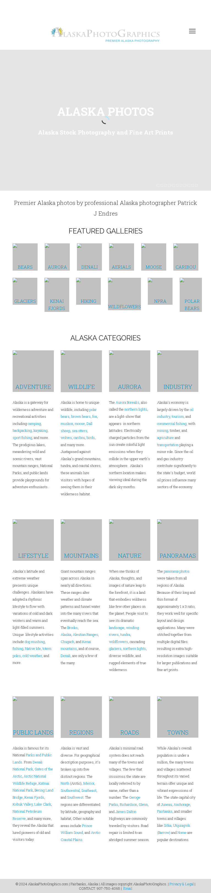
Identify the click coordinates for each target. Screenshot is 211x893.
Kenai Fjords (34, 797)
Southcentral (70, 790)
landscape (116, 627)
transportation (168, 445)
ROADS (129, 732)
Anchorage (182, 804)
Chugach (67, 641)
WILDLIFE (81, 387)
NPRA (160, 301)
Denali (66, 655)
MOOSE (154, 267)
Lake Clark (42, 804)
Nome (182, 832)
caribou (79, 437)
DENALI (89, 267)
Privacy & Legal (182, 884)
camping (34, 423)
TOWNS (177, 732)
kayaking (41, 430)
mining (162, 430)
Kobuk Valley (23, 804)
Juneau (166, 804)
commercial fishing (172, 423)
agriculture (165, 437)
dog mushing (35, 641)
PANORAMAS (178, 555)
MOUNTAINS (81, 555)
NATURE (129, 555)
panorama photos (177, 571)
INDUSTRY (177, 387)
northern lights (135, 409)
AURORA (57, 267)
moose (80, 423)
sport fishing (22, 437)
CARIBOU (186, 267)
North (65, 783)
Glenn (143, 804)
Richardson (128, 804)
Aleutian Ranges (85, 634)
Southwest (75, 797)
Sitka (167, 825)
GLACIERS (25, 301)
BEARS (25, 267)
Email (127, 888)
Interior (88, 783)
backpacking (22, 430)
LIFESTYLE (33, 555)
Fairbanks (165, 811)
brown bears (81, 416)
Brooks (72, 627)
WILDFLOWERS (124, 306)
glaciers (115, 648)
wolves (66, 437)
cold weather (32, 655)
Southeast (88, 790)
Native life (33, 648)
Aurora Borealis (127, 402)
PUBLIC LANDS (33, 732)
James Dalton (125, 811)
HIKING (88, 301)
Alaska (66, 634)
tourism (178, 416)
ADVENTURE (33, 387)
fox (94, 416)
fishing (18, 648)
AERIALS (121, 267)
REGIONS (81, 732)
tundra (125, 634)
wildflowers (118, 641)
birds (91, 437)
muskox (67, 423)
